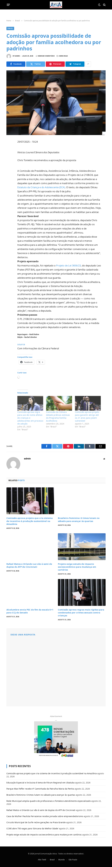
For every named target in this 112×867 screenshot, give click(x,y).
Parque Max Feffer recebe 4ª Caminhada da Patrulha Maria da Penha (40, 788)
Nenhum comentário (46, 56)
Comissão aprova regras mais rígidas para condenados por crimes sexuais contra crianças (81, 612)
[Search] (104, 4)
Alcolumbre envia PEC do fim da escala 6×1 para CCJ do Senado (29, 611)
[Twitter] (9, 155)
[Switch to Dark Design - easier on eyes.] (99, 4)
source (21, 344)
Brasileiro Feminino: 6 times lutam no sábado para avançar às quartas (78, 519)
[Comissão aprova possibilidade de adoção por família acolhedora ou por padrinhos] (56, 102)
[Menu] (8, 4)
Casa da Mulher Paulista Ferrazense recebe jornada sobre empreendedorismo (44, 816)
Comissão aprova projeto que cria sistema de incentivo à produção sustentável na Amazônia (29, 521)
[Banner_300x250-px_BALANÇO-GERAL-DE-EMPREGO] (56, 739)
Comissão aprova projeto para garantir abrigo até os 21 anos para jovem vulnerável (87, 416)
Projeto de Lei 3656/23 (68, 265)
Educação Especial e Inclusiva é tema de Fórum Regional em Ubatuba (40, 782)
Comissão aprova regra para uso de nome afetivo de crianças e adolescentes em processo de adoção (30, 418)
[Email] (9, 181)
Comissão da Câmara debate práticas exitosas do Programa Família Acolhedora (58, 416)
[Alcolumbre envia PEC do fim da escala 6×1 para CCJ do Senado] (30, 592)
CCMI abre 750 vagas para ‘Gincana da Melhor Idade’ (32, 828)
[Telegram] (9, 175)
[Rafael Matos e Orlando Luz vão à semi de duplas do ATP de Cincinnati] (30, 546)
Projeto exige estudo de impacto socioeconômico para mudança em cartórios (77, 566)
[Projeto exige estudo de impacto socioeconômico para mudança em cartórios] (82, 546)
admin (17, 56)
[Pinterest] (9, 168)
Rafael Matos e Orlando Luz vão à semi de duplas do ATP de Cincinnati (29, 565)
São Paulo (73, 859)
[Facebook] (9, 149)
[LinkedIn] (9, 162)
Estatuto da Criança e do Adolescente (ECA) (41, 187)
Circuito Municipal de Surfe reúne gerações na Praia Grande (36, 822)
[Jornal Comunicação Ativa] (56, 4)
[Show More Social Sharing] (88, 64)
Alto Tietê (42, 859)
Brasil (10, 28)
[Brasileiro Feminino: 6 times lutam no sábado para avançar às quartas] (82, 500)
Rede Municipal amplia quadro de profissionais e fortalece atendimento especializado (48, 801)
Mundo (61, 859)
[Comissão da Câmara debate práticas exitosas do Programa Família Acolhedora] (59, 403)
